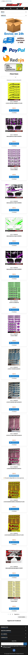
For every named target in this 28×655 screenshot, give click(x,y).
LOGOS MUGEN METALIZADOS (14, 468)
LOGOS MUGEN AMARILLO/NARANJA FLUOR (14, 501)
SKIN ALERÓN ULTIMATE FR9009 (14, 136)
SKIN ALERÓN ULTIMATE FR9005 (14, 236)
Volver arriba (22, 617)
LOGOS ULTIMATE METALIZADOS (14, 435)
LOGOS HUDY (14, 601)
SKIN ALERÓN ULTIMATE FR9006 (14, 203)
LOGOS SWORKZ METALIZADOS (14, 402)
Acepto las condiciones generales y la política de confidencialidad (14, 647)
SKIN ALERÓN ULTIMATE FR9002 (14, 269)
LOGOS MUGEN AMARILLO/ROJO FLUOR (14, 535)
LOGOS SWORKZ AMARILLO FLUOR (14, 103)
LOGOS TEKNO (14, 335)
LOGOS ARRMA (14, 169)
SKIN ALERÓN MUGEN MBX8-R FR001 (14, 568)
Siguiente (17, 614)
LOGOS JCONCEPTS (14, 302)
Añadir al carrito (14, 110)
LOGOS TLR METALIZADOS (14, 369)
